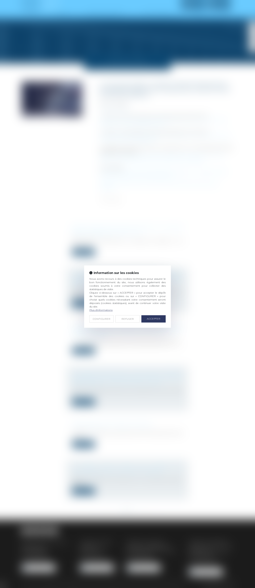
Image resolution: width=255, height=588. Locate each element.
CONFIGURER (101, 318)
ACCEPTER (153, 318)
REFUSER (127, 318)
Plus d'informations (101, 310)
